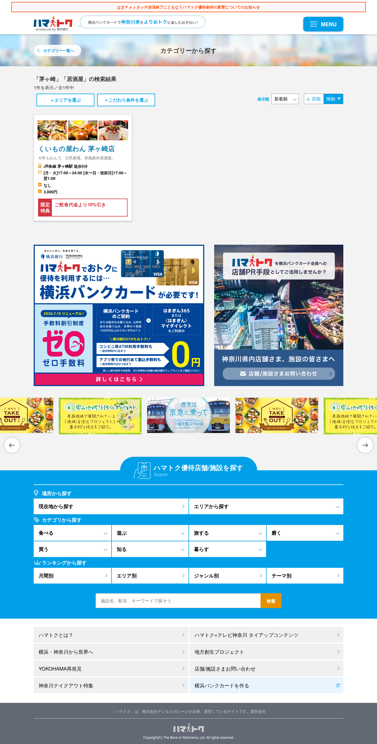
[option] (100, 416)
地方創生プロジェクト (219, 651)
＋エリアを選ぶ (65, 100)
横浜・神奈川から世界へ (66, 651)
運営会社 (258, 711)
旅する (201, 532)
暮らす (201, 549)
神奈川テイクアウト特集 (66, 685)
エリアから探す (211, 506)
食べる (46, 532)
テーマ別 (281, 575)
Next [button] (365, 445)
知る (122, 549)
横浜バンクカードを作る (222, 685)
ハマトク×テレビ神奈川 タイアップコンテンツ (246, 634)
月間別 (46, 575)
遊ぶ (122, 532)
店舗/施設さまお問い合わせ (225, 668)
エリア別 (127, 575)
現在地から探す (56, 506)
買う (44, 549)
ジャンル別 (206, 575)
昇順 (316, 99)
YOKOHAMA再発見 (60, 668)
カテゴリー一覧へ (58, 50)
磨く (277, 532)
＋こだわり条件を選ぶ (126, 100)
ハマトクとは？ (56, 634)
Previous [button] (12, 445)
